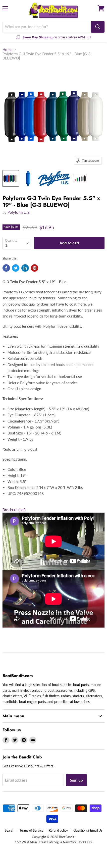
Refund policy (58, 830)
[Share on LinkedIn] (25, 268)
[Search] (98, 27)
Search (9, 830)
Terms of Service (31, 830)
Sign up (76, 780)
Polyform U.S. (18, 212)
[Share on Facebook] (6, 268)
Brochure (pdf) (14, 509)
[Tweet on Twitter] (15, 268)
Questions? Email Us (88, 830)
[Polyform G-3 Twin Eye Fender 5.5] (11, 178)
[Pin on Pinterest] (34, 268)
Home (7, 50)
